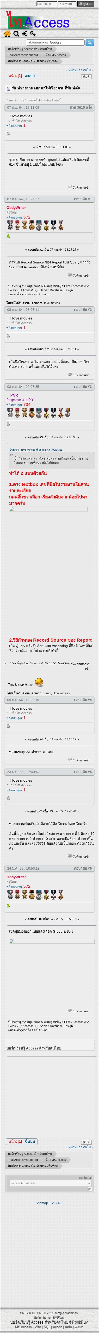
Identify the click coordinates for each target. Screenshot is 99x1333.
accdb (57, 1327)
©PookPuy (78, 1322)
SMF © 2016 (45, 1313)
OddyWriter (16, 208)
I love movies (21, 116)
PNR (14, 395)
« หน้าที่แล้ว (74, 70)
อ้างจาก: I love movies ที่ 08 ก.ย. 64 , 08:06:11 (36, 449)
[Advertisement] (52, 1096)
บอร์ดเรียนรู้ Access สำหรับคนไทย (39, 1322)
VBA (38, 1327)
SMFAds (58, 1317)
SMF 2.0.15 (27, 1313)
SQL (47, 1327)
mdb (68, 1327)
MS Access (23, 1327)
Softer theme (42, 1317)
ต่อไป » (88, 70)
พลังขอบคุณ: (16, 126)
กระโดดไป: (85, 1177)
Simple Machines (66, 1313)
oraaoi (47, 693)
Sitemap (42, 1203)
